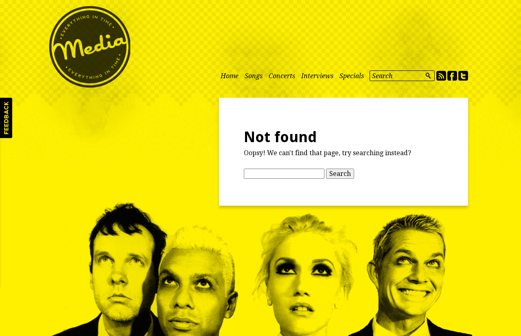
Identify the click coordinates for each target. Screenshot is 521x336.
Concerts (282, 76)
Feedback (6, 118)
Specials (351, 76)
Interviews (317, 76)
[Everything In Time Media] (89, 47)
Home (230, 76)
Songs (254, 76)
